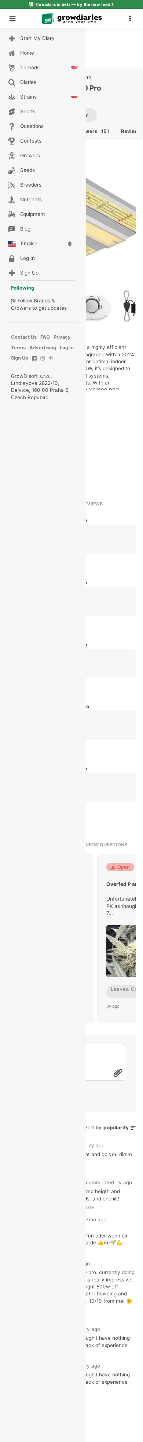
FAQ (45, 337)
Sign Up (19, 358)
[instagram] (42, 362)
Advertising (42, 347)
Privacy (62, 337)
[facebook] (34, 362)
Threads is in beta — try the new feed (72, 4)
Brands (42, 301)
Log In (67, 347)
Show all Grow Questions (92, 844)
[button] (132, 18)
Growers (21, 308)
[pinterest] (51, 362)
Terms (18, 347)
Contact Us (24, 337)
